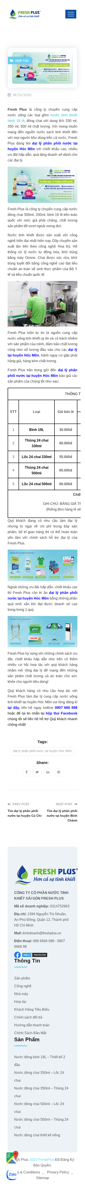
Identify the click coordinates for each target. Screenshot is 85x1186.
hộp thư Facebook (61, 713)
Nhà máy (21, 994)
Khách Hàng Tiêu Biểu (31, 1009)
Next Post (64, 804)
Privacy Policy (58, 1172)
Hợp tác (22, 60)
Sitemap (42, 1178)
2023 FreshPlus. (42, 1159)
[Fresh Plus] (25, 14)
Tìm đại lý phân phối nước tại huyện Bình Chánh (62, 815)
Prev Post (20, 804)
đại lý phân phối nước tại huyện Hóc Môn (42, 751)
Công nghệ (22, 986)
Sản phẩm (22, 978)
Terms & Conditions (25, 1172)
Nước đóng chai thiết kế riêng (37, 1135)
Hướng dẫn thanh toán (31, 1025)
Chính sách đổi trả (28, 1017)
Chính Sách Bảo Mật (30, 1033)
